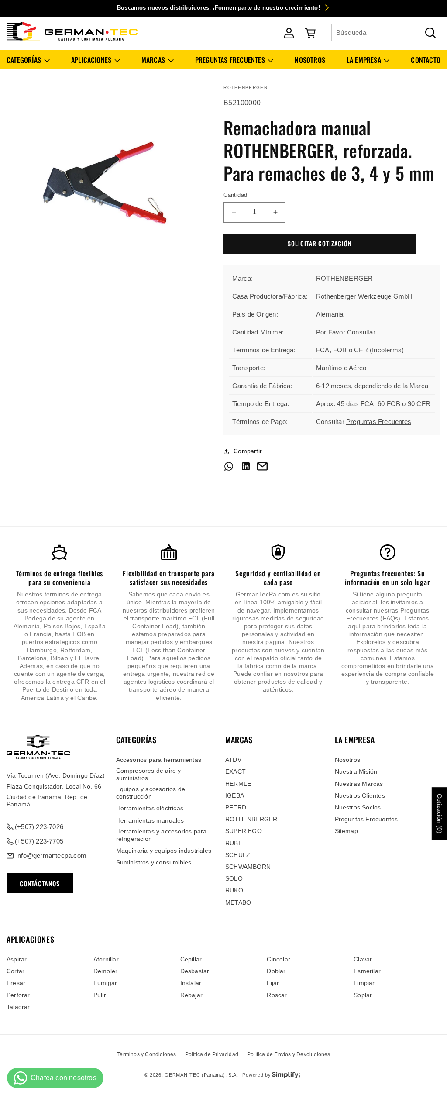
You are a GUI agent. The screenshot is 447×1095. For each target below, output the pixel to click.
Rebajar (191, 995)
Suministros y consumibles (154, 862)
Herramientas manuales (150, 820)
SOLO (234, 878)
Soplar (363, 995)
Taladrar (18, 1006)
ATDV (233, 759)
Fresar (16, 982)
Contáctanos (40, 883)
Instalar (191, 982)
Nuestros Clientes (360, 795)
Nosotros (348, 759)
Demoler (105, 971)
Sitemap (346, 830)
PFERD (235, 807)
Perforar (18, 995)
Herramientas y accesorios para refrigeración (161, 835)
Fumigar (105, 982)
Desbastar (195, 971)
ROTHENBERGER (251, 819)
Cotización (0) (439, 813)
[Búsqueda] (430, 32)
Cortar (15, 971)
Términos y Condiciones (146, 1054)
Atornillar (106, 959)
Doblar (276, 971)
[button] (28, 60)
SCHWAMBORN (248, 866)
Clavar (363, 959)
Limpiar (364, 982)
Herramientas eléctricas (150, 808)
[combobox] (385, 32)
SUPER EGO (243, 830)
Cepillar (191, 959)
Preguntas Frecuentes (378, 421)
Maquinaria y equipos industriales (164, 850)
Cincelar (278, 959)
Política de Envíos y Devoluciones (288, 1054)
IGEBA (234, 795)
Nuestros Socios (358, 807)
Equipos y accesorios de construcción (151, 792)
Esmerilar (367, 971)
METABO (238, 902)
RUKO (234, 890)
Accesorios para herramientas (159, 759)
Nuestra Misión (356, 771)
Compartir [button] (248, 451)
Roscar (277, 995)
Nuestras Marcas (359, 783)
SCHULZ (237, 854)
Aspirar (17, 959)
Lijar (273, 982)
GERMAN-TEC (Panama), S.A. (201, 1075)
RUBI (232, 843)
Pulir (99, 995)
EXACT (235, 771)
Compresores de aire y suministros (148, 774)
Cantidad (235, 195)
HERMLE (238, 783)
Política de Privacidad (211, 1054)
